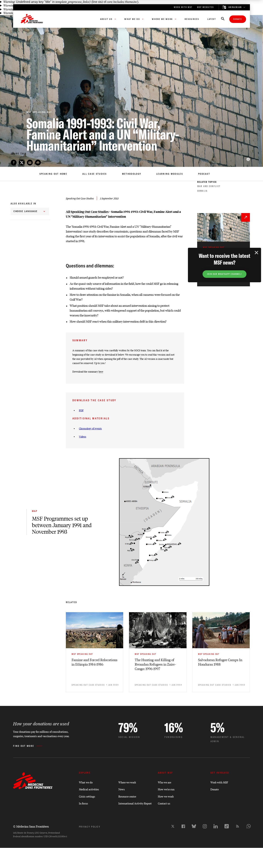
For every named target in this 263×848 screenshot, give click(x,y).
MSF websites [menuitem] (205, 7)
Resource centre (127, 796)
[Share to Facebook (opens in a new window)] (14, 162)
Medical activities (89, 789)
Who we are (164, 782)
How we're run (166, 789)
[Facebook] (183, 826)
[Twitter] (173, 826)
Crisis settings (87, 796)
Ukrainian (235, 7)
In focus (83, 803)
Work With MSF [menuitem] (183, 7)
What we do (86, 782)
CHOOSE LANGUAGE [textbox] (25, 211)
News (121, 789)
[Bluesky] (194, 826)
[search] (222, 19)
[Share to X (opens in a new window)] (22, 162)
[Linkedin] (216, 826)
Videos (82, 436)
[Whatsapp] (248, 826)
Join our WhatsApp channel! (224, 274)
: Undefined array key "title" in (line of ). (71, 2)
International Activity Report (135, 803)
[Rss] (237, 826)
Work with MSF (219, 782)
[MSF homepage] (32, 19)
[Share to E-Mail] (30, 162)
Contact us (164, 803)
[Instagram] (205, 826)
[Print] (38, 162)
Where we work (127, 782)
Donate (237, 19)
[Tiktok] (226, 826)
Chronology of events (90, 428)
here (101, 371)
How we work (166, 796)
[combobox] (30, 211)
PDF (81, 410)
